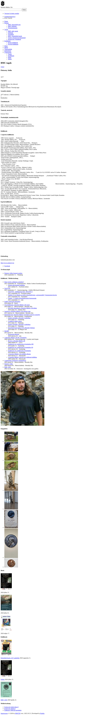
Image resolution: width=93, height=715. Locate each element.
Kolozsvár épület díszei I (11, 707)
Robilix (42, 713)
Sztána (3, 679)
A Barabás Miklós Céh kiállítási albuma (19, 354)
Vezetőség (11, 34)
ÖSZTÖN (7, 288)
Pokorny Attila (8, 364)
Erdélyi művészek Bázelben (12, 301)
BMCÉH (17, 713)
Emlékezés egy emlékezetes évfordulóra (19, 350)
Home (6, 21)
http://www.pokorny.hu (7, 263)
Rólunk (6, 23)
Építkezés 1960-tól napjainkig (12, 710)
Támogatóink (8, 49)
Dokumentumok (12, 28)
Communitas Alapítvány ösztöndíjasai (15, 360)
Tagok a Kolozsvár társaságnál (17, 37)
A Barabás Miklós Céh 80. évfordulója (15, 337)
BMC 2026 (4, 700)
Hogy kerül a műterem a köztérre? (14, 282)
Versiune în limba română (11, 13)
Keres (24, 9)
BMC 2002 (7, 367)
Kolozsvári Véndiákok (14, 39)
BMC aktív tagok (13, 31)
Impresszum (4, 713)
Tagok (6, 29)
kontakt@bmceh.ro (9, 16)
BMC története (12, 26)
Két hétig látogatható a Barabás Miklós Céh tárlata (22, 308)
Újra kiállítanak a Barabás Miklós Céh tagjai (17, 305)
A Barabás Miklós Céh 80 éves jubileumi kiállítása (22, 357)
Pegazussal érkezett (13, 334)
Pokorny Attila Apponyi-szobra (13, 273)
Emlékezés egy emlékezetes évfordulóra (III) (21, 344)
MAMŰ (6, 331)
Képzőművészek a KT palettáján (10, 658)
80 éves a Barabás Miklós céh (16, 341)
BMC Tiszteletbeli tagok (15, 36)
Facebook (7, 266)
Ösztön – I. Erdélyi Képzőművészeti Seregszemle (22, 298)
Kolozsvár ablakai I (10, 708)
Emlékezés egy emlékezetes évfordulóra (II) (20, 347)
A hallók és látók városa (15, 321)
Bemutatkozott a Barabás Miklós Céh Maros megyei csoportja (22, 314)
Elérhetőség (7, 51)
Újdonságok (7, 52)
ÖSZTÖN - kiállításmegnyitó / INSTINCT (20, 292)
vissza (2, 67)
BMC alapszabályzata (14, 24)
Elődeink (10, 33)
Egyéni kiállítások (13, 44)
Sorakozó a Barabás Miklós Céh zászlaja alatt (17, 311)
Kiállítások (7, 41)
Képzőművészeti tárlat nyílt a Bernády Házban (21, 328)
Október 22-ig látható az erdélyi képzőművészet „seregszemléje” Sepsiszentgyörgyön (32, 295)
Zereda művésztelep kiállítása (16, 285)
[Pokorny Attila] (22, 425)
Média (6, 47)
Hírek (6, 46)
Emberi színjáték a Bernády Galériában (19, 318)
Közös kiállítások (13, 42)
